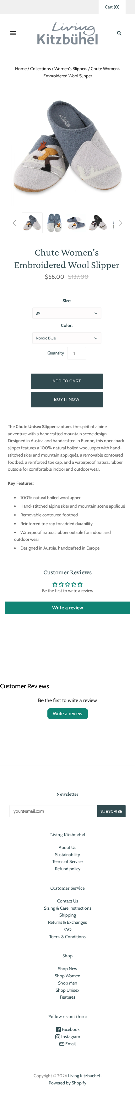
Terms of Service (67, 861)
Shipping (67, 915)
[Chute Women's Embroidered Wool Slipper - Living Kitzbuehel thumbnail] (54, 223)
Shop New (67, 968)
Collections (40, 68)
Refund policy (67, 868)
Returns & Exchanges (67, 922)
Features (67, 997)
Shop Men (67, 983)
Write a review (68, 713)
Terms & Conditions (67, 936)
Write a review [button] (67, 608)
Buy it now (66, 399)
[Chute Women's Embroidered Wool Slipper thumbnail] (32, 223)
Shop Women (67, 976)
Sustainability (67, 854)
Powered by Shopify (67, 1083)
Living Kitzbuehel (84, 1075)
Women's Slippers (70, 68)
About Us (67, 847)
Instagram (70, 1036)
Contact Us (67, 901)
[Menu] (13, 33)
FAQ (67, 929)
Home (21, 68)
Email (70, 1044)
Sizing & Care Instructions (67, 908)
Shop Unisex (67, 990)
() (112, 7)
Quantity (55, 353)
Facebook (70, 1029)
